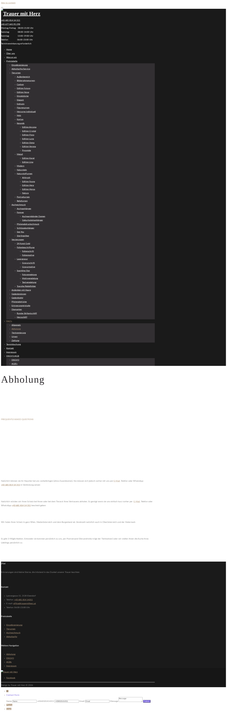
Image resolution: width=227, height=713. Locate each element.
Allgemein (16, 325)
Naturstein (22, 170)
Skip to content (8, 3)
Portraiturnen (23, 197)
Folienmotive (28, 255)
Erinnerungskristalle (21, 306)
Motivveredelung (30, 278)
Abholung (16, 329)
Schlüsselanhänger (25, 228)
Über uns (10, 53)
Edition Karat (28, 158)
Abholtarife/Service (21, 69)
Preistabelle (11, 61)
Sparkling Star (23, 271)
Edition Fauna (28, 182)
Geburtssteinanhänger (32, 220)
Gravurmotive (28, 267)
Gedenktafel (17, 298)
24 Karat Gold (23, 244)
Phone (9, 705)
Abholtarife (11, 637)
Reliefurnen (22, 201)
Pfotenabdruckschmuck (28, 224)
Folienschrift (28, 251)
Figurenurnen (23, 108)
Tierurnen (16, 73)
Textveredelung (29, 282)
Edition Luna (28, 139)
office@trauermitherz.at (24, 603)
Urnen (14, 337)
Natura (25, 193)
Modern (20, 166)
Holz (19, 115)
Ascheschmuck (19, 205)
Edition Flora (28, 135)
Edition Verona (29, 147)
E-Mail (117, 481)
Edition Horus (28, 189)
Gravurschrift (28, 263)
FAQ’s (9, 321)
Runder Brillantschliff (27, 313)
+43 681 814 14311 (23, 600)
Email (8, 709)
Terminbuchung (13, 344)
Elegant (20, 100)
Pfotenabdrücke (19, 302)
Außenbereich (23, 77)
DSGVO (15, 360)
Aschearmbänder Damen (33, 216)
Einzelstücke (23, 96)
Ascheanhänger (24, 209)
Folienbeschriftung (25, 247)
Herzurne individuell (26, 112)
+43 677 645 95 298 (10, 24)
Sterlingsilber (23, 236)
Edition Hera (28, 185)
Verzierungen (18, 240)
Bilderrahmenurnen (26, 81)
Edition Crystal (29, 131)
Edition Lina (27, 162)
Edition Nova (23, 92)
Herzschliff (22, 317)
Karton (20, 119)
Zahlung (15, 341)
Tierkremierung (19, 333)
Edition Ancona (29, 127)
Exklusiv (20, 104)
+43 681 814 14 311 (10, 20)
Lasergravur (22, 259)
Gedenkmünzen (19, 294)
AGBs (9, 662)
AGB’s (14, 364)
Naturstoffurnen (24, 174)
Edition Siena (28, 143)
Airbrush (26, 178)
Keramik (20, 123)
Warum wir (11, 57)
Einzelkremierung (20, 65)
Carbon (20, 85)
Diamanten (17, 309)
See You (20, 232)
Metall (20, 154)
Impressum (11, 352)
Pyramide (26, 150)
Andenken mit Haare (21, 290)
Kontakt (10, 348)
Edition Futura (23, 88)
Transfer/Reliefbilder (26, 286)
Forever (20, 212)
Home (9, 50)
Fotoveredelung (29, 275)
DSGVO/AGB (12, 356)
